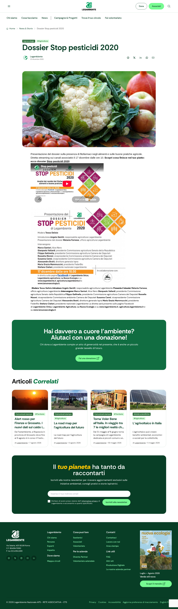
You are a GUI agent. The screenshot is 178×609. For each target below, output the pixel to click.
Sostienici (77, 537)
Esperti (50, 546)
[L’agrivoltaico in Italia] (148, 418)
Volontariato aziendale (83, 561)
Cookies (102, 602)
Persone (51, 541)
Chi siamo (52, 537)
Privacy (92, 602)
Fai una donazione (87, 358)
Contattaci (111, 537)
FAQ (108, 557)
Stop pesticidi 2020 (58, 161)
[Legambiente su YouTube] (27, 558)
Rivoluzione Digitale (115, 565)
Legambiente (22, 443)
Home (12, 28)
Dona (141, 6)
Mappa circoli (53, 561)
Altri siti (110, 561)
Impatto (51, 550)
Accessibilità (114, 602)
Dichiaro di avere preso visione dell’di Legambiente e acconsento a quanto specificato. (75, 502)
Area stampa (112, 546)
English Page (166, 602)
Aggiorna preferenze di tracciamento (140, 602)
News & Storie (26, 28)
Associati (156, 6)
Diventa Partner (80, 557)
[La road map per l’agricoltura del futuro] (69, 418)
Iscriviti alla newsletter (116, 502)
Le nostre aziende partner (118, 569)
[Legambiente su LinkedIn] (33, 558)
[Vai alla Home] (89, 6)
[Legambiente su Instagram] (21, 558)
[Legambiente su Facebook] (8, 558)
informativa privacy (90, 501)
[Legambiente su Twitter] (15, 558)
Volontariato (79, 546)
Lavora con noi (113, 541)
